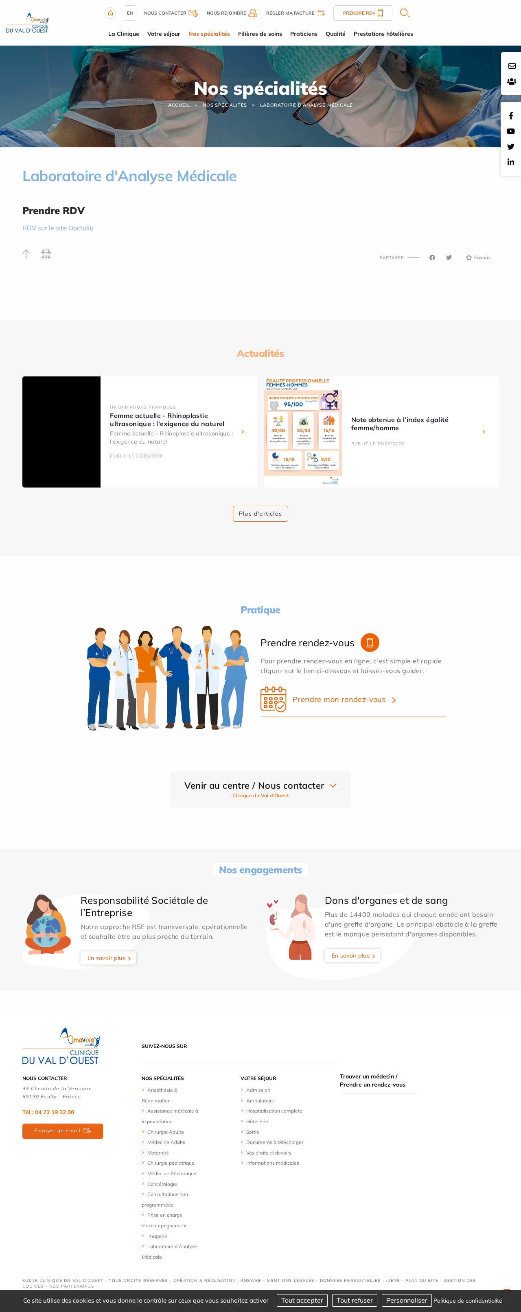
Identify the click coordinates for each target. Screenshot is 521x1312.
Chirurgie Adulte (165, 1132)
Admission (258, 1090)
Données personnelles (350, 1280)
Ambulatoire (260, 1101)
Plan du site (421, 1280)
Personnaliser (406, 1300)
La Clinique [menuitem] (123, 33)
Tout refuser (355, 1300)
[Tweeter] (449, 257)
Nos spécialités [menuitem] (209, 33)
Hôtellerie (257, 1121)
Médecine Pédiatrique (172, 1173)
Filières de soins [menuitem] (260, 33)
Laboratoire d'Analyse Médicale (306, 105)
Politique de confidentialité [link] (467, 1300)
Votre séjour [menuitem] (163, 33)
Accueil (179, 105)
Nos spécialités (225, 105)
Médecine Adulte (166, 1142)
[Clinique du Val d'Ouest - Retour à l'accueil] (61, 1045)
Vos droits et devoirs (268, 1153)
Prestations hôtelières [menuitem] (383, 33)
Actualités (260, 353)
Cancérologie (162, 1184)
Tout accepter (302, 1300)
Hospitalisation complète (274, 1111)
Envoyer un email (57, 1130)
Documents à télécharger (274, 1142)
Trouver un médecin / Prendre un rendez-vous (372, 1080)
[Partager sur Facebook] (432, 257)
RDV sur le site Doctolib (58, 228)
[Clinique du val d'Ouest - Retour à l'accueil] (27, 22)
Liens (393, 1280)
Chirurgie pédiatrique (171, 1163)
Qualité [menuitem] (336, 33)
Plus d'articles (260, 513)
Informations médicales (272, 1163)
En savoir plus (107, 958)
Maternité (158, 1153)
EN (130, 13)
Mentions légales (290, 1280)
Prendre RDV (359, 13)
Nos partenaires (71, 1286)
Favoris (482, 257)
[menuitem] (172, 1095)
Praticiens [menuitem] (303, 33)
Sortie (252, 1132)
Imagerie (157, 1236)
